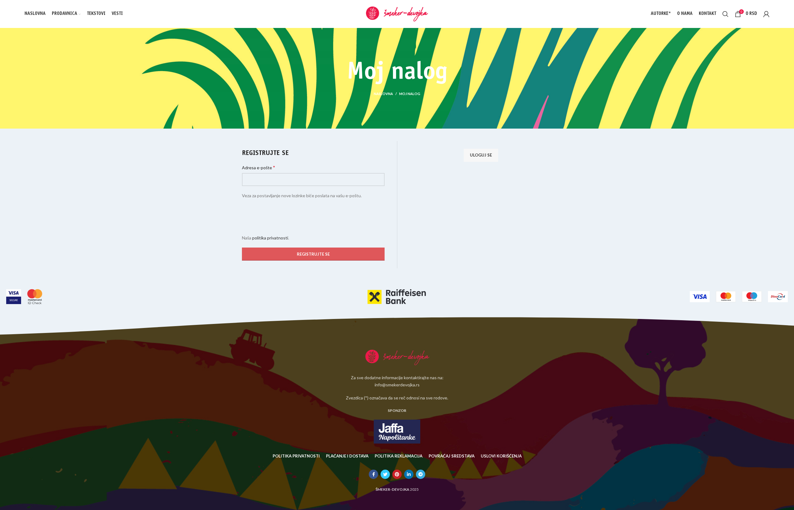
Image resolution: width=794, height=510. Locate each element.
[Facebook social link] (373, 474)
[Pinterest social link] (397, 474)
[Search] (725, 14)
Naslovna (383, 94)
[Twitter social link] (385, 474)
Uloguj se (481, 155)
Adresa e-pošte (258, 167)
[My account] (766, 14)
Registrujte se (313, 254)
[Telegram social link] (420, 474)
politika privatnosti (270, 237)
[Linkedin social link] (408, 474)
